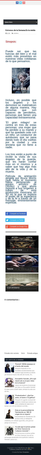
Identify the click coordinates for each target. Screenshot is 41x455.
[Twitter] (20, 2)
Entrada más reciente (12, 353)
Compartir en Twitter (16, 220)
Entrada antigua (32, 353)
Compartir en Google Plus (18, 226)
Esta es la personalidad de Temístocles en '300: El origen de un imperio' (24, 412)
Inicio (23, 353)
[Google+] (23, 2)
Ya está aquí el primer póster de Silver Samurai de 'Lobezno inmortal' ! (25, 429)
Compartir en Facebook (18, 213)
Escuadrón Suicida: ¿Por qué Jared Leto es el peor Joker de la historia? (25, 381)
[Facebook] (17, 2)
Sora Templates (24, 452)
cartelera (15, 33)
